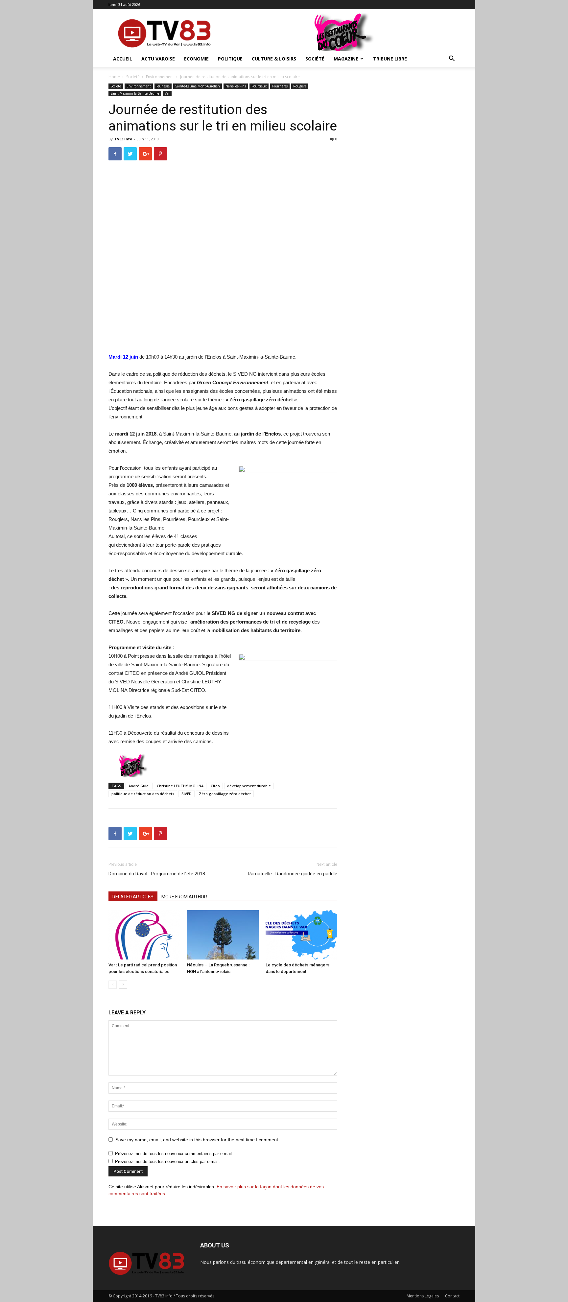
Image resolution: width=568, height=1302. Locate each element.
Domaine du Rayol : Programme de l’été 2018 (156, 874)
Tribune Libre (390, 59)
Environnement (160, 77)
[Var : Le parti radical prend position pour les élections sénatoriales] (144, 934)
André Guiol (139, 785)
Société (314, 59)
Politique (230, 59)
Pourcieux (259, 86)
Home (114, 77)
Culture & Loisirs (274, 59)
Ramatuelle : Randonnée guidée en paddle (292, 874)
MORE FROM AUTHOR (184, 896)
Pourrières (280, 86)
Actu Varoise (158, 59)
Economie (196, 59)
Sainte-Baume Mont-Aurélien (197, 86)
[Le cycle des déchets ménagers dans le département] (301, 934)
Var (167, 93)
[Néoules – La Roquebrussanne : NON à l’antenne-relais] (223, 934)
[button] (452, 59)
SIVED (186, 793)
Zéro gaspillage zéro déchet (225, 793)
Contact (452, 1296)
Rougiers (299, 86)
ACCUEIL (122, 59)
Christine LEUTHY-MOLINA (180, 785)
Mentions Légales (423, 1296)
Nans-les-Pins (235, 86)
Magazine (346, 59)
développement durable (249, 785)
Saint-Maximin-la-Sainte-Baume (134, 93)
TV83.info (123, 138)
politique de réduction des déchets (142, 793)
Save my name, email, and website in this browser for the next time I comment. (197, 1139)
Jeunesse (163, 86)
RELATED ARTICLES (133, 896)
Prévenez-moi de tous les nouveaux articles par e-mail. (167, 1161)
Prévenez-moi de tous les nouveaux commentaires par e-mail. (174, 1153)
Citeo (215, 785)
